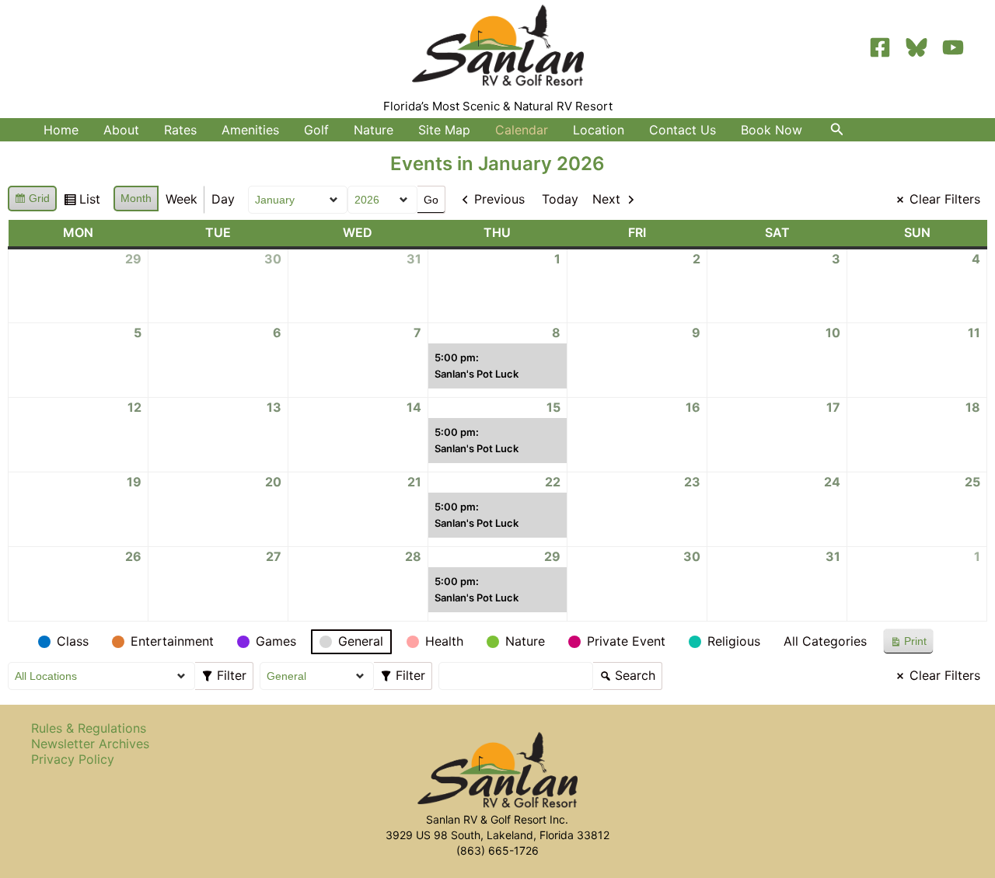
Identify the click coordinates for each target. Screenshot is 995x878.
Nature (373, 130)
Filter (227, 673)
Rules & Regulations (88, 728)
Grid (32, 201)
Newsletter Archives (90, 743)
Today (560, 199)
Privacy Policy (72, 759)
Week (181, 199)
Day (223, 199)
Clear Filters (944, 199)
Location (598, 130)
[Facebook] (880, 47)
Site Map (444, 130)
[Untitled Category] (16, 642)
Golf (316, 130)
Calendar (521, 130)
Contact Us (682, 130)
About (121, 130)
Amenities (250, 130)
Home (61, 130)
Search (627, 673)
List (81, 202)
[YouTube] (953, 47)
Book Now (771, 130)
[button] (837, 129)
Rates (180, 130)
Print (908, 644)
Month (136, 198)
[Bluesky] (916, 47)
